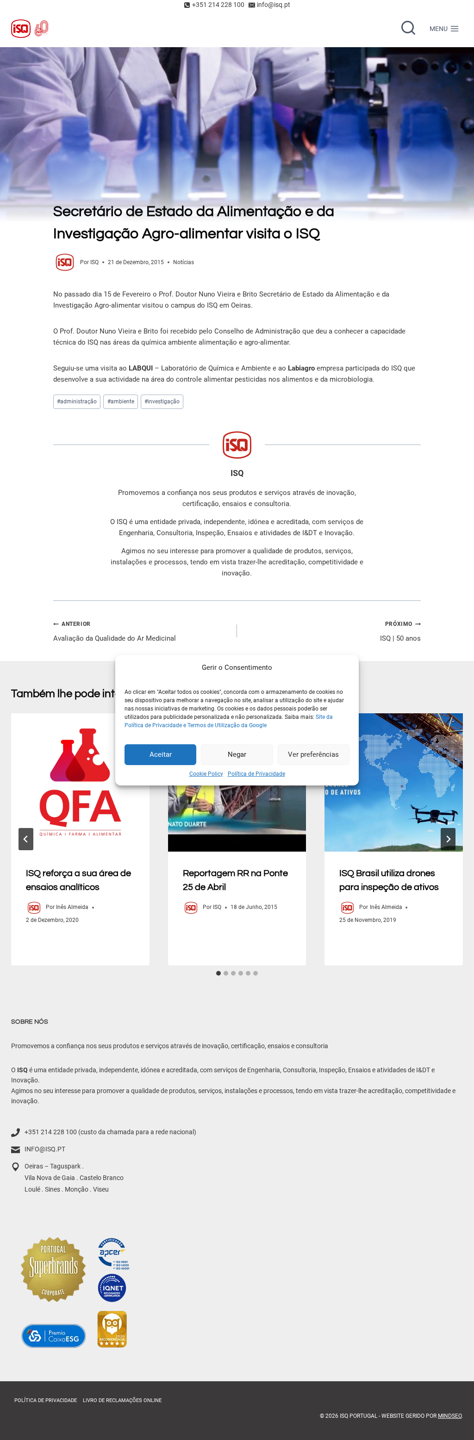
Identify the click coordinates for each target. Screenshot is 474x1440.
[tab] (218, 973)
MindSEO (450, 1416)
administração (77, 401)
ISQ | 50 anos (400, 632)
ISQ (94, 262)
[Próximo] (448, 839)
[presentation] (80, 782)
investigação (162, 401)
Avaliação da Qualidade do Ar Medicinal (114, 632)
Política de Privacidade (256, 773)
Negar (237, 754)
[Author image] (64, 262)
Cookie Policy (206, 773)
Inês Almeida (72, 907)
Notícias (183, 262)
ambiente (120, 401)
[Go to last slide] (26, 839)
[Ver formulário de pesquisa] (408, 28)
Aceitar (161, 754)
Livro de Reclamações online (122, 1400)
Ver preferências (313, 754)
